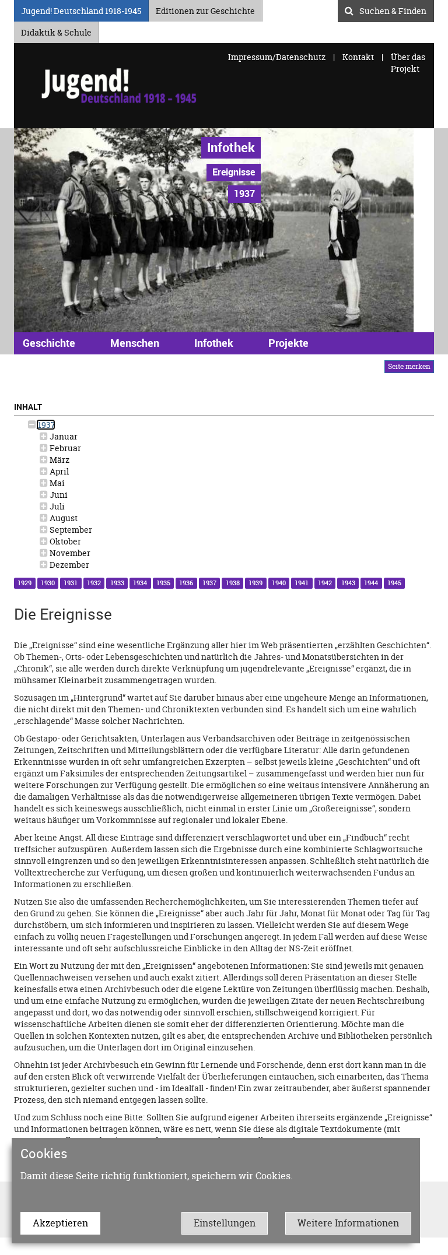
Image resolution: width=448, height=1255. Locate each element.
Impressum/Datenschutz (277, 56)
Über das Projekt (408, 62)
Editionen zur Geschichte (205, 9)
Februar (64, 448)
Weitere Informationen (348, 1223)
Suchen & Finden (392, 9)
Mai (56, 482)
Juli (56, 506)
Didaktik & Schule (56, 30)
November (69, 552)
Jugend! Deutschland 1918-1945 (81, 9)
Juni (58, 494)
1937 (45, 424)
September (70, 529)
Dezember (68, 564)
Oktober (64, 541)
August (63, 517)
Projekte (288, 343)
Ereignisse (233, 172)
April (58, 471)
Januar (63, 436)
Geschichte (49, 343)
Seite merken (409, 366)
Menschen (134, 343)
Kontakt (358, 56)
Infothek (231, 147)
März (58, 459)
